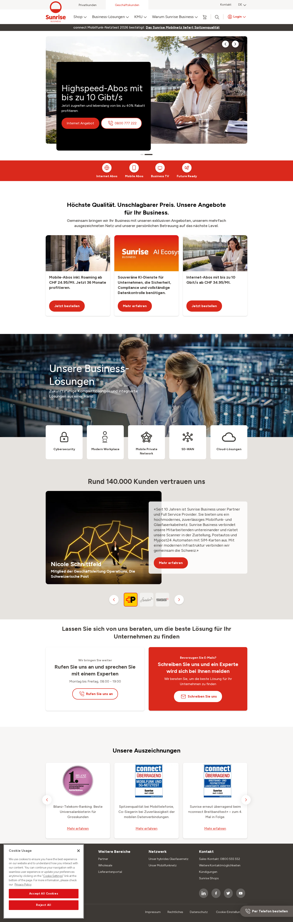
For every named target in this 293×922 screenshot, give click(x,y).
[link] (183, 27)
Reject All (43, 905)
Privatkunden (88, 5)
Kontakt (225, 4)
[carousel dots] (141, 154)
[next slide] (235, 44)
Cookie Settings (53, 876)
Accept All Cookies (43, 893)
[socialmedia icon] (203, 893)
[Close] (78, 850)
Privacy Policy (23, 884)
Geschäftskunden (127, 5)
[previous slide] (225, 44)
